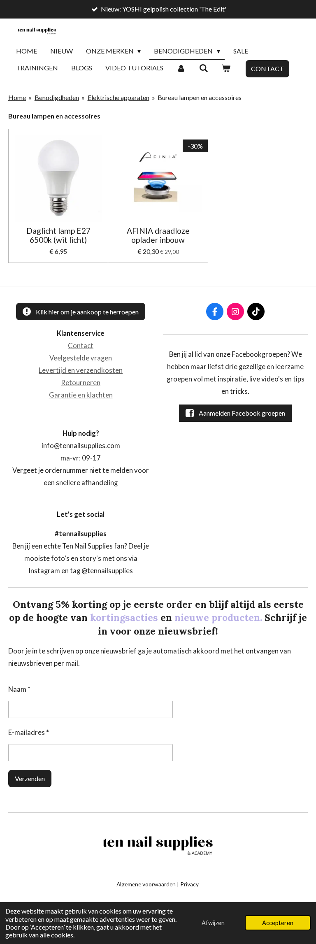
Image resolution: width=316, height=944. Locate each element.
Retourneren (80, 383)
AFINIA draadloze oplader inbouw (158, 235)
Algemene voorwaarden (146, 884)
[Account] (181, 68)
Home (17, 97)
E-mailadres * (28, 732)
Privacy (190, 884)
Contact (80, 346)
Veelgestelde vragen (80, 358)
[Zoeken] (203, 68)
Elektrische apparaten (118, 97)
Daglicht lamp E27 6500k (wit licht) (58, 235)
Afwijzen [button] (213, 922)
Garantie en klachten (81, 395)
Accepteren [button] (277, 922)
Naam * (19, 689)
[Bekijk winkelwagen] (226, 68)
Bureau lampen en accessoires (200, 97)
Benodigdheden (57, 97)
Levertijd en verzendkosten (81, 370)
